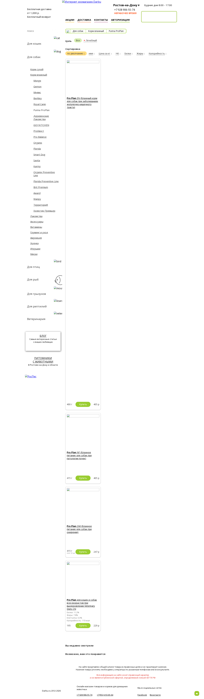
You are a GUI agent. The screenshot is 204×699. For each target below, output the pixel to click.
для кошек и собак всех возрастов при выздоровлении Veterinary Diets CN (82, 604)
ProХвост (38, 131)
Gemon (37, 86)
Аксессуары (36, 221)
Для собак (33, 57)
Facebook (142, 694)
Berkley (37, 98)
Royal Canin (39, 104)
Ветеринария (36, 319)
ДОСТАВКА (84, 19)
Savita (36, 160)
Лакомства (36, 216)
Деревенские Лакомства (41, 117)
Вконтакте (155, 694)
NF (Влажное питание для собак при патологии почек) (79, 455)
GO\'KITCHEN (41, 125)
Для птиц (33, 267)
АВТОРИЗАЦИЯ (120, 19)
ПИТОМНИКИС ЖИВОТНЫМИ (43, 359)
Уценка (34, 243)
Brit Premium (40, 187)
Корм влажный (38, 74)
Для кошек (34, 43)
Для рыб (33, 279)
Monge (37, 80)
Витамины (36, 227)
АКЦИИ (69, 19)
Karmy (37, 166)
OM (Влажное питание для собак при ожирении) (79, 529)
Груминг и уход (39, 232)
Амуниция (36, 237)
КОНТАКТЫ (101, 19)
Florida (37, 148)
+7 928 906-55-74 (124, 9)
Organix (37, 142)
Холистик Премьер (44, 210)
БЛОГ (43, 336)
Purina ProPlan (41, 110)
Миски (33, 254)
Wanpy (37, 199)
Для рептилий (37, 306)
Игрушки (35, 248)
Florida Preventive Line (46, 181)
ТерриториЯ (40, 204)
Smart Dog (39, 154)
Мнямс (37, 92)
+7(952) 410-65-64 (105, 694)
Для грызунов (36, 294)
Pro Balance (40, 136)
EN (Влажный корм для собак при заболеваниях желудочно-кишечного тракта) (82, 103)
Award (36, 193)
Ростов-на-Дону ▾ (126, 5)
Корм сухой (36, 69)
